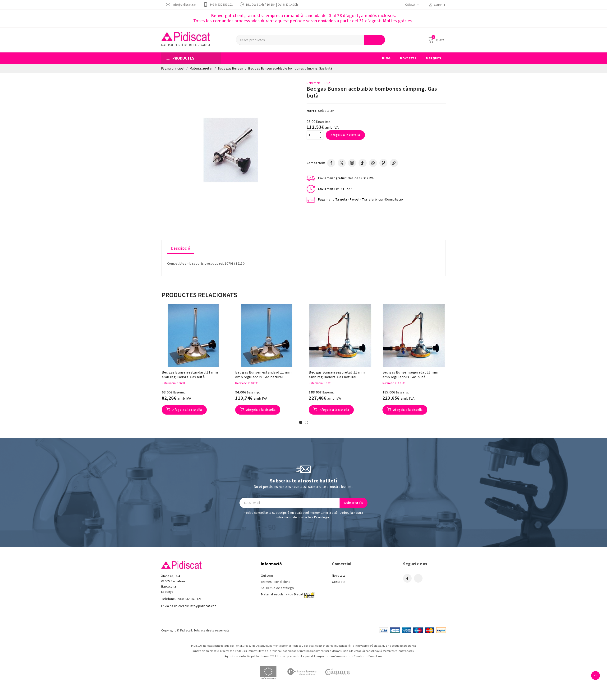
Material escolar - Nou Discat (282, 594)
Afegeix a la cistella (345, 135)
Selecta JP (326, 110)
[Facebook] (331, 163)
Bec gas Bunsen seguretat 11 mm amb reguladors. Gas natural (337, 374)
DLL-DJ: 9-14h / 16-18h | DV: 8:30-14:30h (272, 5)
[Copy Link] (394, 163)
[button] (154, 364)
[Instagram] (352, 163)
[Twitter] (342, 163)
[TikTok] (363, 163)
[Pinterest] (383, 163)
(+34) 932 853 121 (221, 5)
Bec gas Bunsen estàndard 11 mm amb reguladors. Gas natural (263, 374)
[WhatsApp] (373, 163)
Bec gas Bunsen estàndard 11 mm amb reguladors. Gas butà (190, 374)
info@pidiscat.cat (184, 5)
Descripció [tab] (180, 248)
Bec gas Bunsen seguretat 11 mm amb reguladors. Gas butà (410, 374)
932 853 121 (193, 599)
